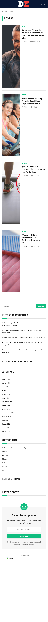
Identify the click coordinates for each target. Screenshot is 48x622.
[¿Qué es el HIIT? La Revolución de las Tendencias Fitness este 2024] (11, 261)
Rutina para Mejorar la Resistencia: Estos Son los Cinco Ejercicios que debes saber (33, 34)
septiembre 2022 (8, 413)
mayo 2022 (6, 428)
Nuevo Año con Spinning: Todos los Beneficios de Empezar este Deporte (32, 101)
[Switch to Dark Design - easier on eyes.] (40, 4)
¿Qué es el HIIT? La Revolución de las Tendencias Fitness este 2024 (32, 239)
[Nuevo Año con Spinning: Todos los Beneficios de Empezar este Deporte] (11, 125)
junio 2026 (6, 379)
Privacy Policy (21, 544)
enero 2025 (6, 390)
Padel (4, 470)
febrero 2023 (6, 405)
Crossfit (5, 455)
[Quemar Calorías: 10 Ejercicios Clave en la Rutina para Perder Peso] (11, 193)
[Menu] (3, 4)
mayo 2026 (6, 383)
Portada (4, 11)
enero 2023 (6, 409)
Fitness (4, 459)
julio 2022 (5, 420)
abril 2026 (5, 387)
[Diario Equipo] (23, 4)
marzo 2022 (6, 431)
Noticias (5, 466)
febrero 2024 (6, 394)
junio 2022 (6, 424)
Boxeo (4, 451)
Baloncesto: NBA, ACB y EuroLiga (14, 448)
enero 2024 (6, 398)
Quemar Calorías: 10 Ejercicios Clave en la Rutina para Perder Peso (33, 169)
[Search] (44, 4)
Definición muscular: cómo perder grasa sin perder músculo (23, 337)
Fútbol (4, 463)
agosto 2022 (6, 416)
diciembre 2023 (7, 402)
